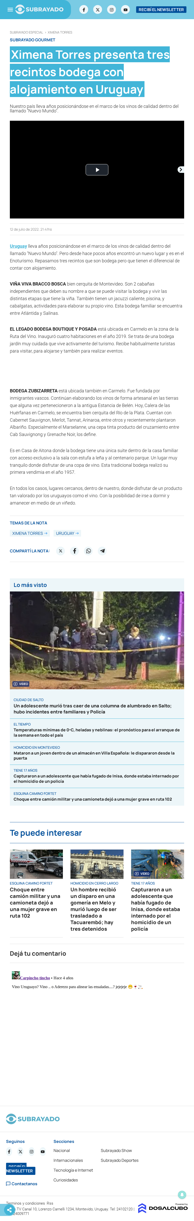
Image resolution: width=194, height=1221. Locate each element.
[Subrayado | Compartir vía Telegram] (102, 551)
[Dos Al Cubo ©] (163, 1211)
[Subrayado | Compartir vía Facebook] (74, 551)
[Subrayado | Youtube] (126, 9)
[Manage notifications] (182, 1195)
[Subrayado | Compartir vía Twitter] (61, 551)
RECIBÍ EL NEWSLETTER (161, 9)
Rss (50, 1203)
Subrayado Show (116, 1150)
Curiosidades (66, 1180)
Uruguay (18, 246)
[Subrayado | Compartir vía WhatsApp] (88, 551)
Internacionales (68, 1160)
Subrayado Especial (26, 32)
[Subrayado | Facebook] (84, 9)
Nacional (62, 1150)
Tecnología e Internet (73, 1170)
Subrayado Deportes (119, 1160)
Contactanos (24, 1184)
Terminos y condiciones (26, 1203)
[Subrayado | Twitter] (98, 9)
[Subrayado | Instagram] (112, 9)
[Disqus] (97, 1032)
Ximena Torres (60, 32)
